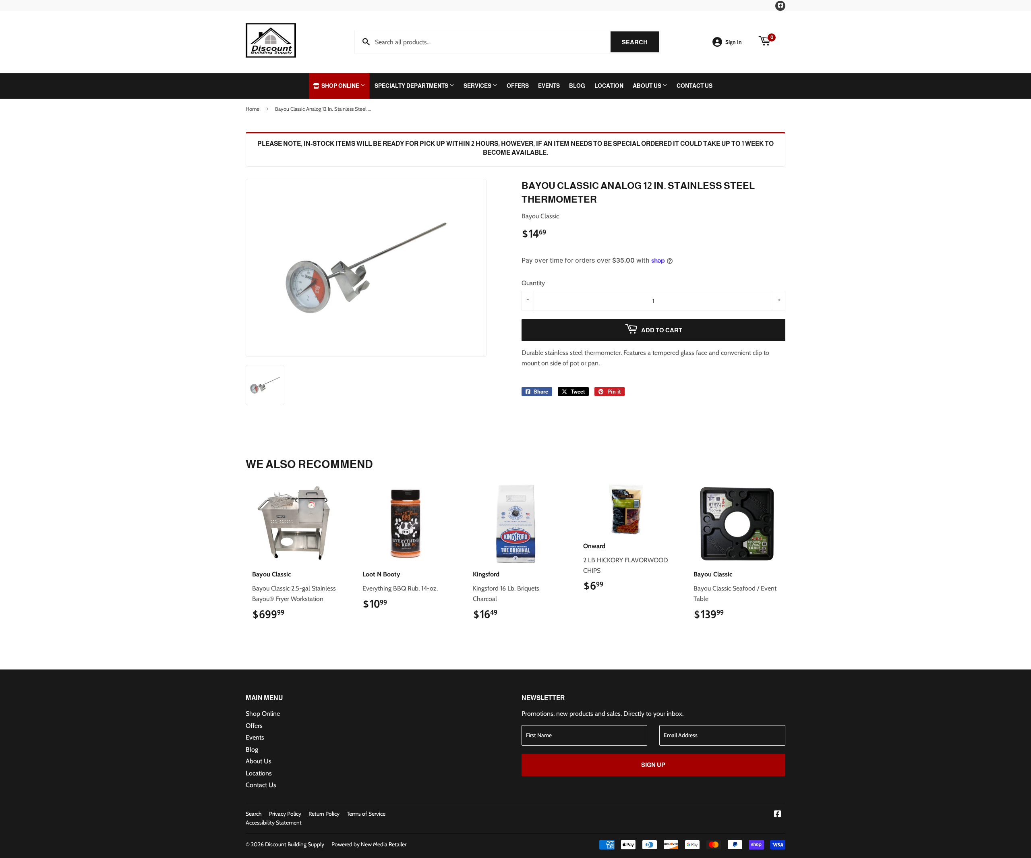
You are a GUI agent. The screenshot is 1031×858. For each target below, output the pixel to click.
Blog (577, 86)
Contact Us (694, 86)
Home (252, 109)
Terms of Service (366, 813)
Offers (518, 86)
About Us (647, 86)
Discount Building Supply (294, 844)
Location (608, 86)
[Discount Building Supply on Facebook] (777, 815)
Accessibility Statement (274, 822)
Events (549, 86)
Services (478, 86)
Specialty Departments (412, 86)
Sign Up (653, 764)
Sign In (733, 42)
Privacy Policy (285, 813)
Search (640, 42)
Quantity (533, 283)
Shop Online (340, 86)
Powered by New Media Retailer (368, 844)
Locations (259, 773)
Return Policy (324, 813)
